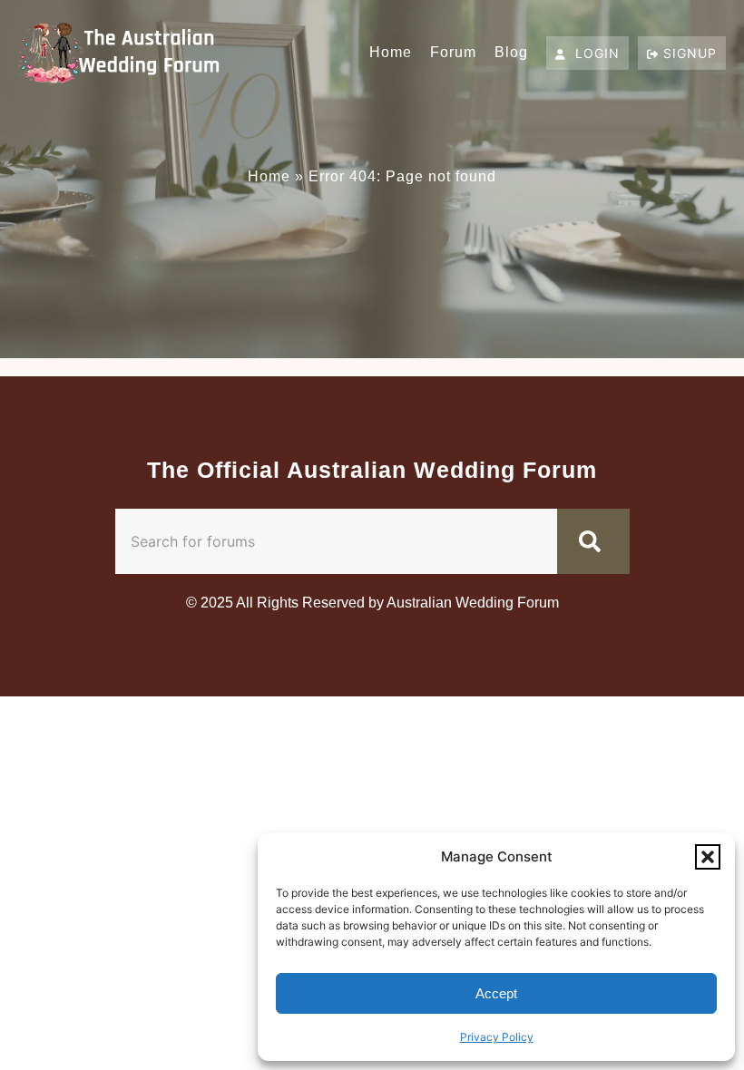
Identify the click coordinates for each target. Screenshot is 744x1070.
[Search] (593, 541)
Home (390, 52)
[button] (708, 857)
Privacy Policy (497, 1037)
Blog (511, 52)
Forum (453, 52)
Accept (496, 993)
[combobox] (336, 541)
